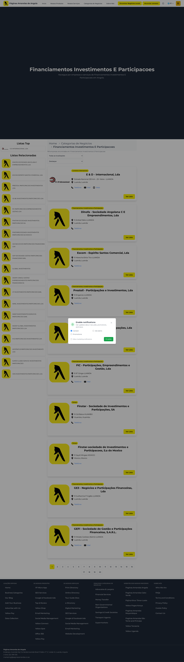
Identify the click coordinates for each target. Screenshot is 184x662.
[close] (111, 323)
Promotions (77, 334)
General (76, 331)
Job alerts (98, 331)
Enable (109, 339)
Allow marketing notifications (82, 339)
